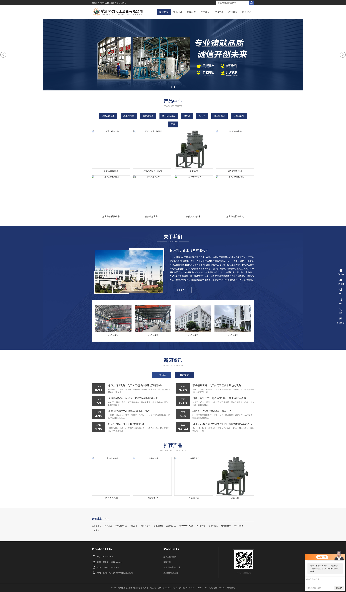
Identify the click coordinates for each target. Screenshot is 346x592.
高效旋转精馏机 (193, 216)
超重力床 (193, 171)
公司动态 (161, 375)
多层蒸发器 (152, 498)
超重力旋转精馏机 (235, 216)
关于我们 (177, 12)
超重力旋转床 (234, 498)
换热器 (187, 116)
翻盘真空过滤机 (235, 171)
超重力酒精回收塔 (111, 216)
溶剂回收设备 (168, 116)
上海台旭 (95, 530)
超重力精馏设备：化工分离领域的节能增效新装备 (135, 385)
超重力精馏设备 (111, 171)
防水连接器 (96, 526)
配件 (173, 124)
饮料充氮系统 (121, 526)
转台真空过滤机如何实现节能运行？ (211, 411)
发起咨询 (339, 588)
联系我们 (246, 12)
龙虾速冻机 (171, 526)
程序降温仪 (145, 526)
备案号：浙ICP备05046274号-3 (163, 588)
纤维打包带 (226, 526)
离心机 (202, 116)
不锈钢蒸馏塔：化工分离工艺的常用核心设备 (216, 385)
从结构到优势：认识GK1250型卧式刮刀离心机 (133, 398)
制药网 (191, 588)
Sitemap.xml (202, 588)
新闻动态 (191, 12)
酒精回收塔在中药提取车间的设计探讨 (128, 411)
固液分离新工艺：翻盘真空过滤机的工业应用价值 (219, 398)
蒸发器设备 (239, 116)
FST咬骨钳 (200, 526)
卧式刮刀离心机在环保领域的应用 (126, 424)
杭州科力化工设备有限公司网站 (112, 3)
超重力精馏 (128, 116)
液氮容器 (134, 526)
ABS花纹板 (238, 526)
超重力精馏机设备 (171, 573)
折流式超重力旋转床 (152, 171)
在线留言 (232, 12)
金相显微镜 (158, 526)
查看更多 (181, 290)
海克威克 (108, 526)
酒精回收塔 (148, 116)
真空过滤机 (219, 116)
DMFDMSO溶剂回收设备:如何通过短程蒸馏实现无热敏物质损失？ (223, 424)
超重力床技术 (108, 116)
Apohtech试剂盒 (186, 526)
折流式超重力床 (152, 216)
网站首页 (163, 12)
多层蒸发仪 (111, 498)
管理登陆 (231, 588)
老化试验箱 (213, 526)
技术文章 (219, 12)
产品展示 (205, 12)
